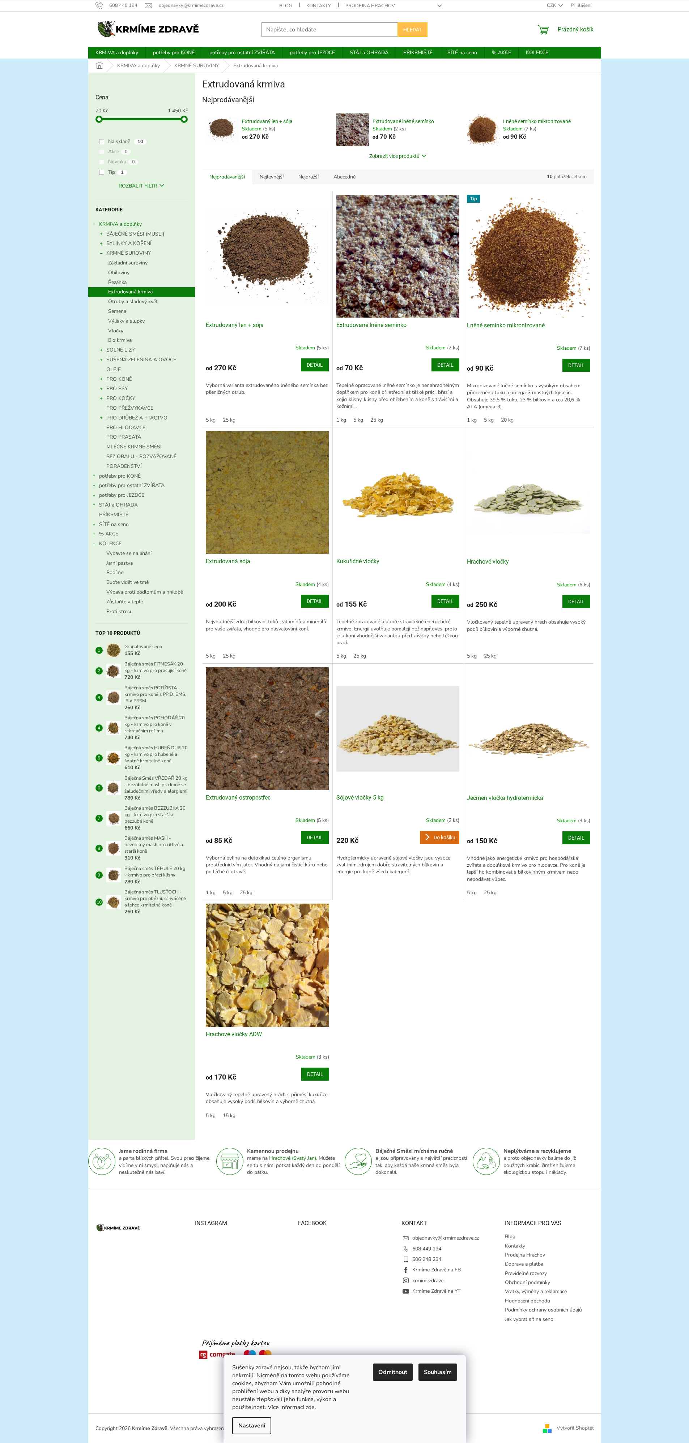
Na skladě (125, 141)
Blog (285, 6)
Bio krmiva (120, 340)
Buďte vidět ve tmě (127, 582)
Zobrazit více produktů (394, 156)
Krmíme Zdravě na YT (436, 1291)
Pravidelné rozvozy (526, 1273)
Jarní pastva (119, 563)
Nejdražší (308, 176)
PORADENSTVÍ (124, 466)
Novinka (121, 161)
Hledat (412, 30)
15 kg (229, 1115)
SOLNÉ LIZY (120, 349)
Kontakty (318, 6)
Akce (118, 151)
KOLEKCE (110, 543)
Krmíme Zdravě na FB (436, 1269)
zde (310, 1407)
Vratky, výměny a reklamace (536, 1291)
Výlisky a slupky (126, 321)
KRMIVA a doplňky (120, 224)
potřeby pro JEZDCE (121, 495)
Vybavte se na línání (129, 553)
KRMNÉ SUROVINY (128, 253)
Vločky (115, 330)
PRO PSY (117, 388)
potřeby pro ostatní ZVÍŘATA (132, 485)
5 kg (211, 420)
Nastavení (251, 1426)
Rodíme (114, 572)
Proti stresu (119, 611)
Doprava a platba (524, 1264)
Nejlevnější (272, 176)
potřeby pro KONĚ (120, 476)
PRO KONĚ (119, 379)
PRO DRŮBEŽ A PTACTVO (136, 417)
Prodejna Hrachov (370, 6)
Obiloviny (118, 272)
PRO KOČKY (120, 398)
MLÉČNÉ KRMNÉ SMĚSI (134, 446)
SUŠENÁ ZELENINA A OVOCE (141, 359)
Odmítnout (392, 1372)
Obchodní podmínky (527, 1282)
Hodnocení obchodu (527, 1300)
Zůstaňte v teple (124, 601)
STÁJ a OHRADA (118, 504)
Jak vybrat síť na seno (529, 1319)
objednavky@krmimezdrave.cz (445, 1238)
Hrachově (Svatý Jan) (292, 1158)
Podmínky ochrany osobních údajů (543, 1309)
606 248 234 (426, 1259)
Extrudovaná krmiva (130, 291)
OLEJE (113, 369)
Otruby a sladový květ (133, 301)
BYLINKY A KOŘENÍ (129, 243)
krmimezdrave (427, 1280)
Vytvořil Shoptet (575, 1428)
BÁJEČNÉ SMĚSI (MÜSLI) (135, 234)
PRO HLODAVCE (125, 427)
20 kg (507, 420)
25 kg (229, 420)
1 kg (341, 420)
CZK (552, 5)
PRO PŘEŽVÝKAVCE (129, 408)
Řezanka (117, 282)
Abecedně (344, 176)
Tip (116, 172)
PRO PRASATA (123, 437)
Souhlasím (438, 1372)
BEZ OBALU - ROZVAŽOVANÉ (141, 456)
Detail (315, 365)
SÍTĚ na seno (114, 524)
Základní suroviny (128, 262)
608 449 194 (426, 1248)
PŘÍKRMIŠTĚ (113, 514)
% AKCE (108, 533)
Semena (117, 311)
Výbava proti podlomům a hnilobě (144, 592)
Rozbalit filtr (138, 185)
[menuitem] (116, 53)
